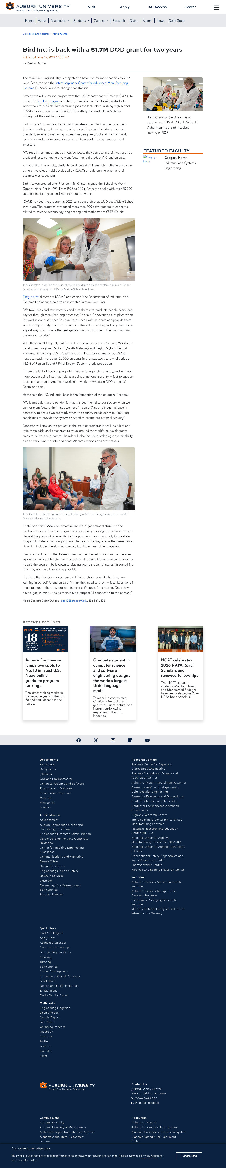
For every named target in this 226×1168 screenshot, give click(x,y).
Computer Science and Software (62, 783)
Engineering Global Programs (60, 976)
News (161, 21)
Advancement (49, 820)
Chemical (46, 774)
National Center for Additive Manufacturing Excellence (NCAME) (156, 839)
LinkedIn (46, 1051)
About (42, 21)
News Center (60, 34)
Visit (92, 6)
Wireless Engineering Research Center (157, 869)
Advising (46, 957)
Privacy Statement (152, 1156)
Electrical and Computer (56, 788)
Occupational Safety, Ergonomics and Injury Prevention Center (157, 858)
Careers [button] (99, 21)
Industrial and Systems (55, 793)
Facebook (46, 1031)
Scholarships (49, 966)
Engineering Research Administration (65, 834)
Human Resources (52, 866)
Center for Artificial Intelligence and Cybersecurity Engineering (155, 789)
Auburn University (52, 1122)
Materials (46, 798)
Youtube (45, 1046)
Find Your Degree (51, 933)
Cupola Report (50, 1017)
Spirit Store (177, 21)
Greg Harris (31, 297)
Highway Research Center (149, 815)
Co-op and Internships (55, 947)
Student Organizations (55, 952)
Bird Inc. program (48, 101)
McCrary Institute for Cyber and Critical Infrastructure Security (158, 911)
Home (29, 21)
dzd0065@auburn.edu (74, 600)
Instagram (46, 1036)
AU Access (157, 6)
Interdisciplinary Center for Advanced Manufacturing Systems (156, 821)
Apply (125, 6)
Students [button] (80, 21)
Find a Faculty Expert (54, 995)
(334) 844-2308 (146, 1098)
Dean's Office (49, 861)
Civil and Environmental (56, 779)
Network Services (52, 875)
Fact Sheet (47, 1022)
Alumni (147, 21)
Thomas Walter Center (146, 865)
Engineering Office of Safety (59, 871)
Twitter (44, 1041)
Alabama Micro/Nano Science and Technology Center (154, 775)
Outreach (46, 880)
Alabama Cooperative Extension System (67, 1132)
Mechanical (47, 803)
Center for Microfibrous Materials (154, 801)
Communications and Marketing (61, 856)
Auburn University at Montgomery (63, 1127)
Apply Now (47, 938)
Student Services (51, 894)
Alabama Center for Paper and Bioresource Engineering (152, 766)
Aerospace (47, 764)
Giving (133, 21)
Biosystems (48, 769)
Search (191, 6)
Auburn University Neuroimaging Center (158, 782)
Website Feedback (147, 1103)
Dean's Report (49, 1012)
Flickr (43, 1056)
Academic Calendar (53, 942)
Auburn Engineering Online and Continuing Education (61, 827)
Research (118, 21)
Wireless (45, 807)
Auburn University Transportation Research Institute (154, 893)
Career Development (54, 971)
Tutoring (45, 962)
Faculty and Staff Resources (59, 986)
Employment (48, 990)
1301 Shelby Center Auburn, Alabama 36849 (148, 1091)
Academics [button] (58, 21)
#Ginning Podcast (52, 1027)
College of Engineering (36, 34)
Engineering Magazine (55, 1008)
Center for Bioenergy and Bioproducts (157, 796)
